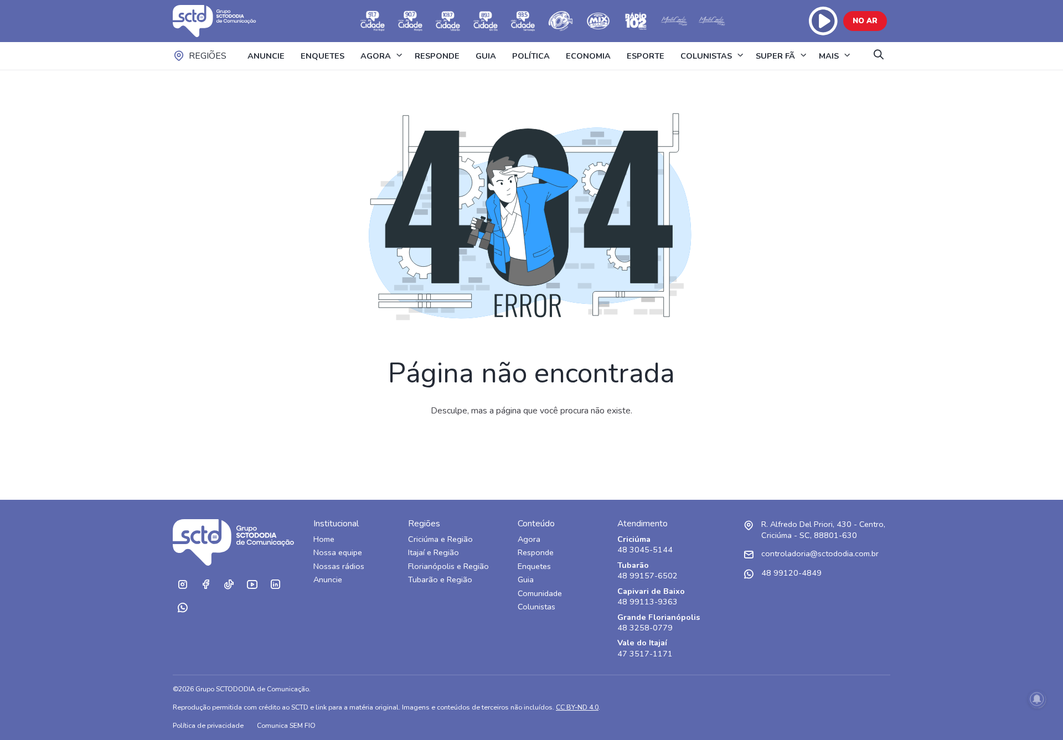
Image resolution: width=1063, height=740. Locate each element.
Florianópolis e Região (448, 566)
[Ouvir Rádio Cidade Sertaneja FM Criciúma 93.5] (523, 21)
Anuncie (327, 580)
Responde (536, 552)
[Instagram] (182, 584)
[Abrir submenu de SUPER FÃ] (803, 56)
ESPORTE (645, 55)
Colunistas (536, 607)
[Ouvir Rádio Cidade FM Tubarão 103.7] (448, 21)
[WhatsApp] (182, 607)
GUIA (486, 55)
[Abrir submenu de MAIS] (847, 56)
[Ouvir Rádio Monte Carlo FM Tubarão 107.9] (674, 21)
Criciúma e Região (440, 539)
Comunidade (540, 593)
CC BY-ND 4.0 (577, 707)
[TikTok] (228, 584)
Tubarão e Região (440, 580)
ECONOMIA (588, 55)
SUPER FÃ (775, 55)
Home (323, 539)
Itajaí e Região (433, 552)
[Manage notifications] (1037, 699)
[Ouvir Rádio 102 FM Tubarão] (636, 21)
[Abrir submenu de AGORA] (399, 56)
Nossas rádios (338, 566)
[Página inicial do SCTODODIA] (225, 21)
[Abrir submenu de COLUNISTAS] (740, 56)
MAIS (829, 55)
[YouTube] (251, 584)
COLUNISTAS (706, 55)
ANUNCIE (266, 55)
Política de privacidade (208, 725)
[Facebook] (205, 584)
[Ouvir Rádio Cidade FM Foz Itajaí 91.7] (373, 21)
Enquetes (534, 566)
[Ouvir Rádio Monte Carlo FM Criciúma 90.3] (711, 21)
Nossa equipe (337, 552)
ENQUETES (322, 55)
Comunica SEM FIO (286, 725)
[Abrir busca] (878, 55)
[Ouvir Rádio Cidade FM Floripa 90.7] (410, 21)
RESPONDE (437, 55)
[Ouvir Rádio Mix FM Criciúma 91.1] (598, 21)
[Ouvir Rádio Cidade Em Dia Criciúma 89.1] (485, 21)
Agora (529, 539)
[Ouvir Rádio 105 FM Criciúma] (561, 21)
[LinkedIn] (275, 584)
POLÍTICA (531, 55)
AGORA (375, 55)
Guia (526, 580)
